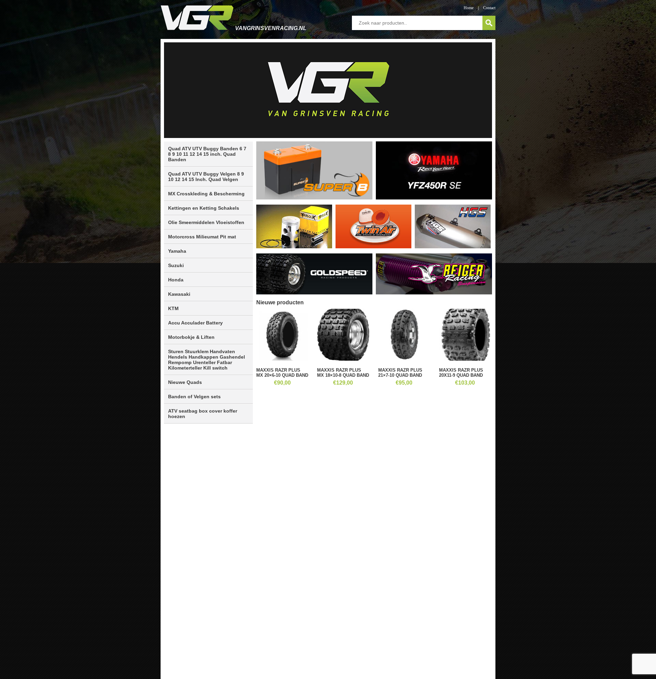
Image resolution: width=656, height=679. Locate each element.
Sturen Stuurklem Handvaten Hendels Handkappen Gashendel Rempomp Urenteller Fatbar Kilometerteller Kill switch (206, 360)
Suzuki (176, 265)
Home (469, 7)
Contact (489, 7)
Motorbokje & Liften (191, 337)
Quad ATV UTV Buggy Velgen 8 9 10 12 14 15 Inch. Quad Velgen (206, 176)
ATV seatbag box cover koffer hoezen (202, 413)
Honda (175, 279)
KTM (173, 308)
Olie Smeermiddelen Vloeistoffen (206, 222)
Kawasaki (179, 294)
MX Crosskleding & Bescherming (206, 193)
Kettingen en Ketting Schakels (203, 208)
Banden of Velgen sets (194, 396)
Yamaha (177, 251)
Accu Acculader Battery (195, 322)
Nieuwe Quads (185, 382)
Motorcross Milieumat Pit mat (202, 236)
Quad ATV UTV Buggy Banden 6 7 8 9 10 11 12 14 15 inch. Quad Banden (207, 154)
